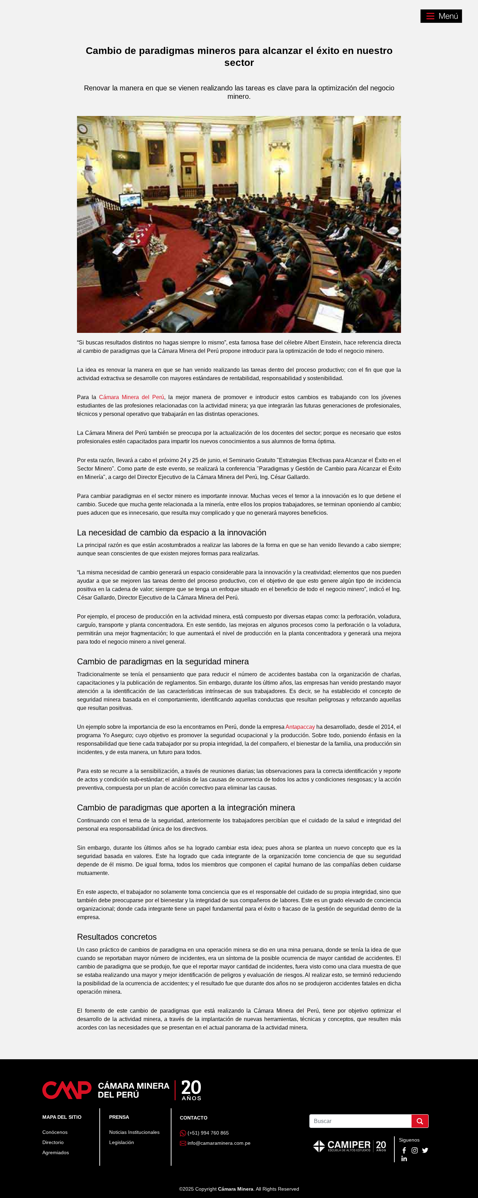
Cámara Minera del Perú (131, 397)
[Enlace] (121, 1090)
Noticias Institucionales (134, 1132)
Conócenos (55, 1132)
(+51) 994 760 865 (208, 1133)
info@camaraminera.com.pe (219, 1143)
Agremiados (55, 1152)
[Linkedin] (404, 1158)
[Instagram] (415, 1150)
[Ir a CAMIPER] (349, 1145)
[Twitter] (425, 1150)
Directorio (53, 1142)
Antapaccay (300, 727)
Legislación (121, 1142)
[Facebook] (404, 1150)
